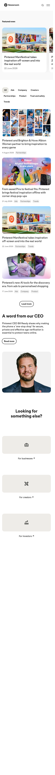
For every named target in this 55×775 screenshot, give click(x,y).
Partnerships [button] (9, 96)
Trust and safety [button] (37, 96)
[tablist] (26, 50)
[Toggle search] (42, 5)
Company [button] (22, 90)
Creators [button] (35, 90)
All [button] (5, 90)
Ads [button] (12, 90)
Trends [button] (7, 102)
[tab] (25, 50)
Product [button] (22, 96)
